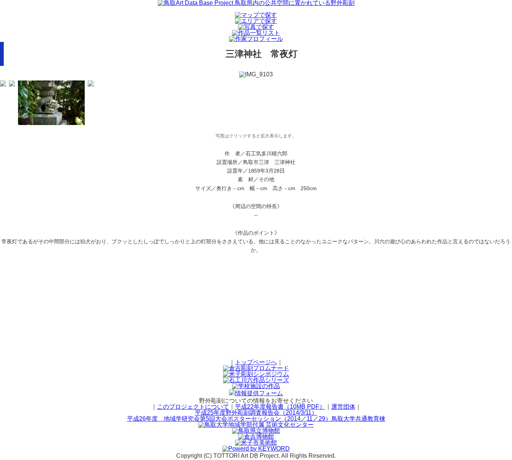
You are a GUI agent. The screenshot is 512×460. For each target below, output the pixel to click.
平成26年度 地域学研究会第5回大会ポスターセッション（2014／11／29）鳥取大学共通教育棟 (256, 418)
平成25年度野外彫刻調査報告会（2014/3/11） (256, 412)
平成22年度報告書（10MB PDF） (280, 406)
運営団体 (343, 406)
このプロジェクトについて (193, 406)
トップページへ (256, 362)
